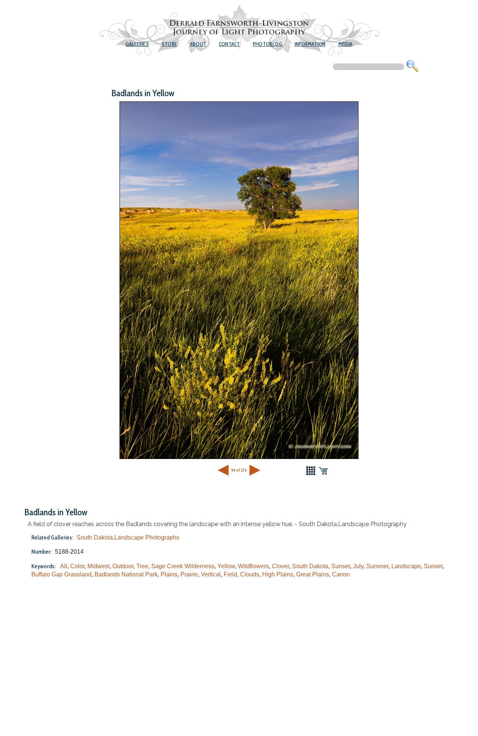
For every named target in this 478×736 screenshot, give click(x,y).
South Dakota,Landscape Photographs (128, 537)
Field (230, 574)
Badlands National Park (126, 574)
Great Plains (312, 574)
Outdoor (122, 566)
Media (345, 44)
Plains (169, 574)
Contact (229, 44)
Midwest (98, 566)
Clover (280, 566)
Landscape (406, 566)
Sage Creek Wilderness (182, 566)
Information (310, 44)
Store (169, 44)
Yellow (226, 566)
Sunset (340, 566)
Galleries (137, 44)
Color (77, 566)
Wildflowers (253, 566)
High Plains (277, 574)
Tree (142, 566)
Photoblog (267, 44)
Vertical (211, 574)
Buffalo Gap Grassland (61, 574)
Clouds (249, 574)
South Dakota (310, 566)
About (198, 44)
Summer (377, 566)
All (63, 566)
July (358, 566)
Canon (341, 574)
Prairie (189, 574)
